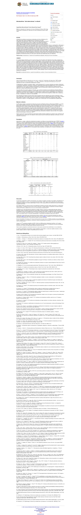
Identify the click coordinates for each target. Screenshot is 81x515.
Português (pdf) (55, 20)
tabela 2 (52, 123)
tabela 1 (62, 121)
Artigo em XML (54, 22)
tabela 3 (26, 126)
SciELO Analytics (55, 27)
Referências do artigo (56, 23)
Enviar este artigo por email (57, 32)
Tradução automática (55, 30)
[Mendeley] (51, 38)
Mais (53, 38)
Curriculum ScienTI (55, 28)
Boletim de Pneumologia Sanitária (25, 12)
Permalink (53, 42)
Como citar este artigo (56, 25)
